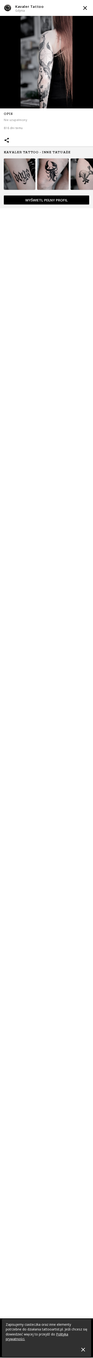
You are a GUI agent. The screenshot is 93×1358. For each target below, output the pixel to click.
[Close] (83, 1350)
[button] (46, 8)
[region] (46, 158)
